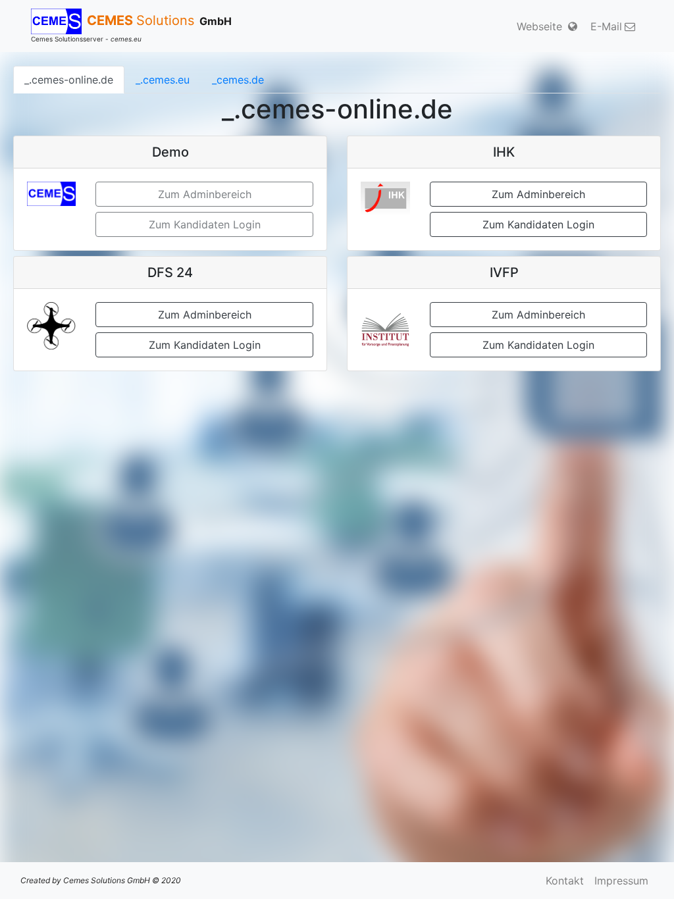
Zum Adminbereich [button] (538, 194)
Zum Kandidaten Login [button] (538, 224)
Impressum (621, 880)
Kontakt (565, 880)
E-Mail (606, 26)
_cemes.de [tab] (238, 79)
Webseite (541, 26)
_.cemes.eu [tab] (163, 79)
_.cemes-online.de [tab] (68, 79)
